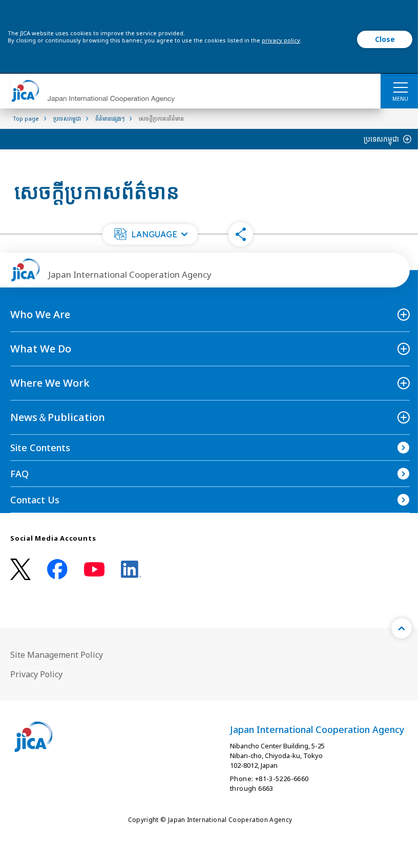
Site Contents (40, 447)
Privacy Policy (36, 674)
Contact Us (34, 500)
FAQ (19, 474)
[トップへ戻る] (401, 628)
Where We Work (50, 383)
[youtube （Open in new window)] (94, 569)
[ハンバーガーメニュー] (400, 87)
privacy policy (281, 40)
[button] (150, 234)
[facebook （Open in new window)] (57, 569)
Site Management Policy (56, 654)
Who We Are (40, 314)
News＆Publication (57, 417)
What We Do (40, 349)
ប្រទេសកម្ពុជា (381, 139)
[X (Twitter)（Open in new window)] (20, 570)
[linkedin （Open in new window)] (131, 569)
